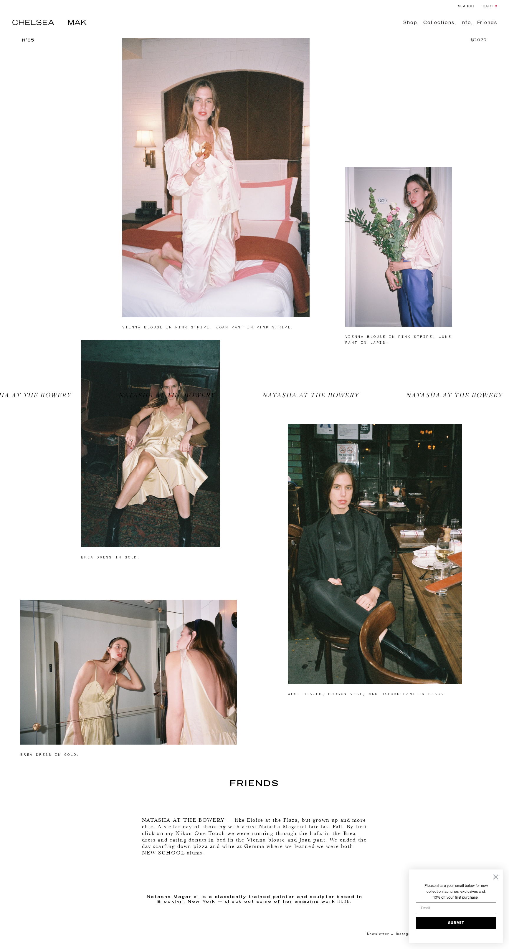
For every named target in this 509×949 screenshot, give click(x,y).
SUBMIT (456, 922)
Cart (490, 6)
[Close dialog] (495, 877)
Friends (487, 22)
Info (465, 22)
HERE (344, 902)
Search (466, 6)
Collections (439, 22)
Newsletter (378, 934)
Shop (410, 22)
